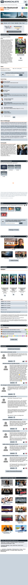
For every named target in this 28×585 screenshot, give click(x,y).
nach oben (4, 549)
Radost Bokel (7, 111)
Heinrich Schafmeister (8, 98)
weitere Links (14, 339)
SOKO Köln (20, 486)
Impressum (3, 542)
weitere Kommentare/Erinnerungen (14, 471)
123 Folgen (3, 36)
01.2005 (17, 68)
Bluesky (7, 545)
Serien (21, 549)
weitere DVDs (4, 309)
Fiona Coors (6, 85)
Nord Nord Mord (20, 504)
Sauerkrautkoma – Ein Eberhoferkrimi (6, 533)
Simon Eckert (7, 94)
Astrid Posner (7, 90)
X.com (11, 545)
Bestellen (20, 60)
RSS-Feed (15, 545)
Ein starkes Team (20, 258)
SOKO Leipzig (7, 521)
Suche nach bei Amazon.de (11, 311)
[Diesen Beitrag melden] (14, 361)
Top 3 (23, 23)
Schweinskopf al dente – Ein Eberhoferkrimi (20, 522)
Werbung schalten (14, 542)
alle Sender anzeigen (4, 209)
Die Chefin (6, 258)
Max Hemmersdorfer (8, 107)
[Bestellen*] (20, 58)
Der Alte (13, 249)
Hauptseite (9, 549)
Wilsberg (20, 495)
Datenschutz (21, 542)
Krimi (24, 549)
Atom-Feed (20, 545)
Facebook (3, 545)
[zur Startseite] (10, 1)
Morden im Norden (6, 504)
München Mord (7, 486)
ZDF (20, 68)
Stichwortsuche (15, 549)
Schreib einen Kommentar (14, 349)
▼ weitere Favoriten (13, 260)
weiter (21, 75)
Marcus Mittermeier (8, 102)
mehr (14, 117)
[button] (22, 8)
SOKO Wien (20, 512)
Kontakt (8, 542)
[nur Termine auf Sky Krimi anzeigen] (18, 209)
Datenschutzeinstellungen (6, 543)
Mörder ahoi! (20, 532)
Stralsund (7, 495)
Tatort (6, 512)
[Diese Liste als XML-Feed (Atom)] (26, 205)
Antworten (10, 361)
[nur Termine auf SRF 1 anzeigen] (4, 214)
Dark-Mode (3, 546)
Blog (14, 543)
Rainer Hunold (7, 81)
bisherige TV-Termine (14, 229)
